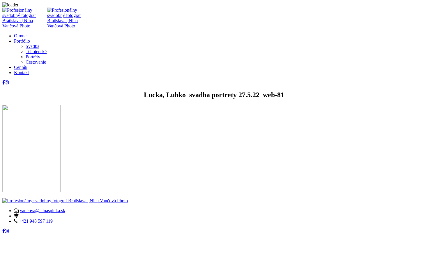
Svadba (32, 46)
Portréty (33, 56)
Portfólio (22, 41)
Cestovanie (36, 62)
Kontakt (21, 72)
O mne (20, 35)
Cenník (20, 67)
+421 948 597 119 (36, 221)
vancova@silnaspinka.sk (42, 210)
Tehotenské (36, 51)
